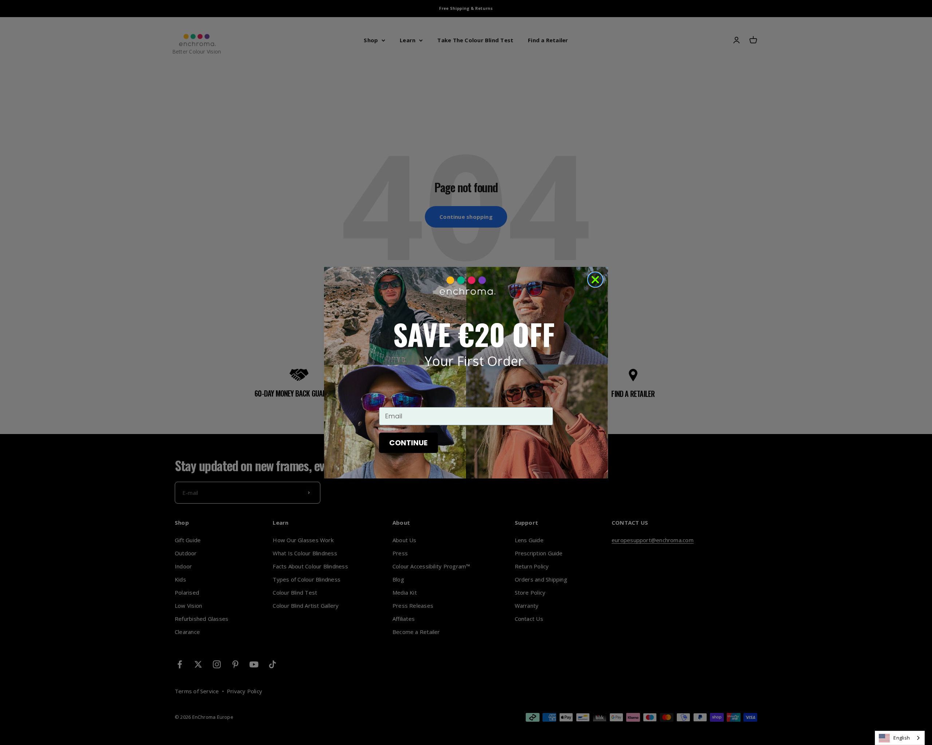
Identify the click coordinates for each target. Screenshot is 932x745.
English (901, 737)
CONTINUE (408, 443)
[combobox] (900, 738)
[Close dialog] (595, 279)
